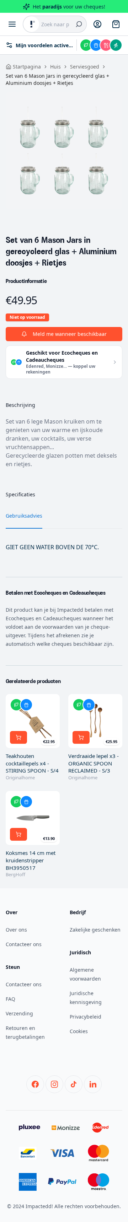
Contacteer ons (24, 944)
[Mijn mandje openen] (116, 24)
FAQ (10, 998)
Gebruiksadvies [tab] (24, 515)
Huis (55, 66)
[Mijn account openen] (97, 24)
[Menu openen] (12, 24)
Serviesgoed (84, 66)
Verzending (19, 1013)
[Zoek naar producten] (79, 24)
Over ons (16, 929)
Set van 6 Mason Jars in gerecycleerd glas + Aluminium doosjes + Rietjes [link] (57, 79)
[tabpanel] (64, 150)
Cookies (79, 1031)
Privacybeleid (85, 1016)
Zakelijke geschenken (95, 929)
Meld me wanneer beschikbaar (70, 334)
